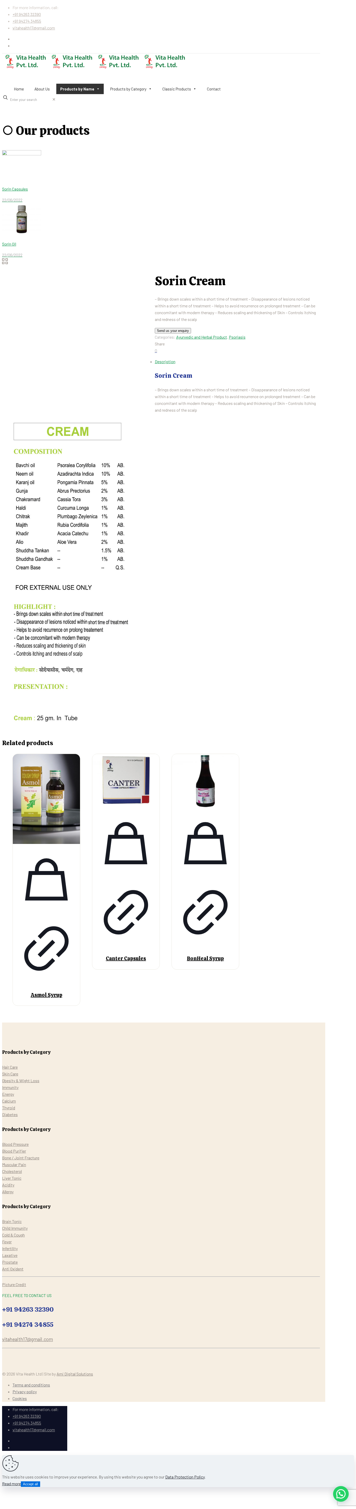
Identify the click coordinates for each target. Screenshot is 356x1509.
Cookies (20, 1398)
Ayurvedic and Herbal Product (201, 336)
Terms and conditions (31, 1384)
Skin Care (10, 1073)
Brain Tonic (12, 1221)
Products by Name (77, 89)
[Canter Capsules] (125, 781)
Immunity (10, 1087)
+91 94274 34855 (27, 21)
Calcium (9, 1100)
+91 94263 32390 (27, 14)
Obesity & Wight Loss (20, 1080)
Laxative (9, 1255)
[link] (54, 99)
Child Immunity (15, 1228)
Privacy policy (25, 1391)
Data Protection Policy (185, 1476)
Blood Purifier (14, 1150)
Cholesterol (12, 1171)
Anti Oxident (12, 1268)
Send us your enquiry (173, 331)
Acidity (8, 1184)
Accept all (30, 1484)
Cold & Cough (13, 1234)
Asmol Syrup (46, 994)
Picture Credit (14, 1284)
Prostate (10, 1261)
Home (19, 89)
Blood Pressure (15, 1144)
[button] (341, 1494)
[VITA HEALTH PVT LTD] (95, 68)
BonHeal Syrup (205, 958)
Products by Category (128, 89)
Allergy (8, 1191)
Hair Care (10, 1066)
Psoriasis (237, 336)
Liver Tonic (11, 1178)
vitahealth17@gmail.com (34, 27)
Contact (214, 89)
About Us (42, 89)
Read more (11, 1483)
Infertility (10, 1248)
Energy (8, 1094)
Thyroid (8, 1107)
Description (165, 361)
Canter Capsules (126, 958)
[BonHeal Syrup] (205, 781)
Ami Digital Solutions (75, 1373)
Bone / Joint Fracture (20, 1157)
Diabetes (10, 1114)
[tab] (166, 361)
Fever (7, 1241)
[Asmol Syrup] (46, 799)
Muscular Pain (14, 1164)
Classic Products (176, 89)
